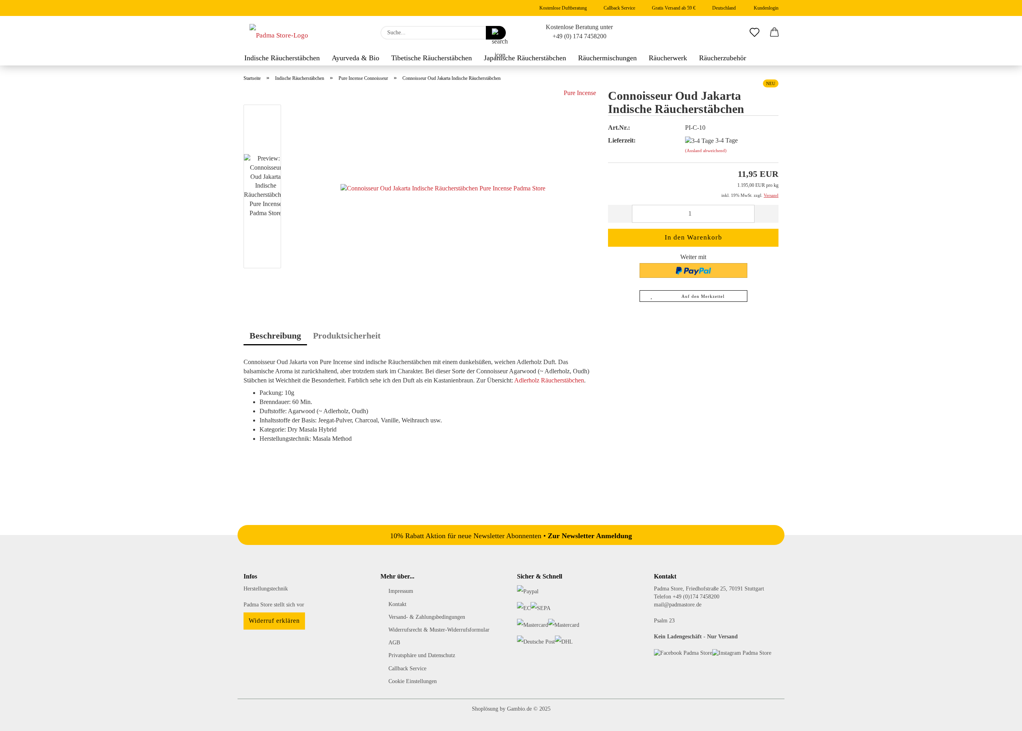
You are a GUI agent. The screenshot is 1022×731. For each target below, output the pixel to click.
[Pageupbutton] (1000, 719)
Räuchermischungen (607, 58)
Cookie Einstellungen (412, 681)
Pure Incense (580, 92)
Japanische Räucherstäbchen (525, 58)
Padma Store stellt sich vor (274, 605)
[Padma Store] (279, 33)
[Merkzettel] (755, 33)
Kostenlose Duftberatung (562, 8)
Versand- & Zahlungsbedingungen (426, 617)
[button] (774, 33)
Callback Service (618, 8)
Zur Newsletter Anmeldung (590, 536)
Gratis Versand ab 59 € (673, 8)
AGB (394, 643)
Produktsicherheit (346, 336)
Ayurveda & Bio (355, 58)
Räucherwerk (668, 58)
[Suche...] (496, 33)
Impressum (400, 591)
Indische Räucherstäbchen (282, 58)
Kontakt (397, 604)
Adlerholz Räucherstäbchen (549, 380)
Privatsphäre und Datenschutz (421, 655)
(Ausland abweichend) (706, 150)
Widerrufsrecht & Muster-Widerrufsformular (438, 630)
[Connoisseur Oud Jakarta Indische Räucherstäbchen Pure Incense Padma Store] (443, 187)
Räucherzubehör (722, 58)
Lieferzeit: (622, 140)
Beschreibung (275, 336)
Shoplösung (485, 709)
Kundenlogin (764, 8)
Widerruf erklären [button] (274, 620)
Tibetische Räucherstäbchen (431, 58)
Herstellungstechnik (266, 589)
